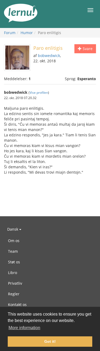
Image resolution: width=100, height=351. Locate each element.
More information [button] (24, 327)
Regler (13, 293)
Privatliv (15, 283)
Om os (13, 240)
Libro (12, 272)
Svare (87, 48)
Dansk (13, 229)
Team (13, 251)
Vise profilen (39, 92)
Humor (27, 32)
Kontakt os (17, 304)
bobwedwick (49, 55)
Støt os (14, 261)
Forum (9, 32)
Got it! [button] (50, 341)
